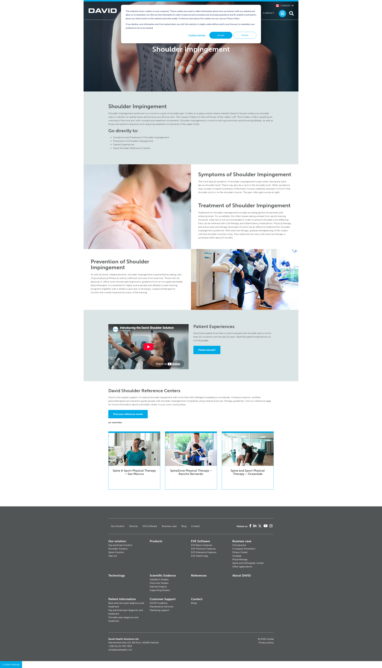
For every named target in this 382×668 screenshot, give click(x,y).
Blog (183, 526)
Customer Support (163, 599)
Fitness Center (240, 552)
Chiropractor (239, 545)
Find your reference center (128, 414)
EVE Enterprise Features (203, 552)
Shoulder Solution (118, 548)
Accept (220, 35)
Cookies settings (196, 35)
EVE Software (150, 526)
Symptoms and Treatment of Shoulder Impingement (141, 137)
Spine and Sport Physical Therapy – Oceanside (248, 472)
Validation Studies (159, 579)
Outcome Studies (159, 583)
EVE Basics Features (201, 545)
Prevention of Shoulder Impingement (133, 141)
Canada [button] (285, 5)
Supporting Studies (160, 590)
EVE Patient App (199, 555)
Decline (244, 35)
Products (156, 541)
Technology (116, 575)
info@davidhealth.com (120, 649)
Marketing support (159, 610)
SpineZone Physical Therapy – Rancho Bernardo (191, 472)
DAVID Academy (159, 603)
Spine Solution (116, 552)
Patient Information (122, 599)
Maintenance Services (161, 606)
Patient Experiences (123, 144)
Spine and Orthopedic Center (248, 563)
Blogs (194, 603)
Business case (169, 526)
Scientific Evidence (163, 575)
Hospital (236, 555)
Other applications (242, 566)
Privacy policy (266, 642)
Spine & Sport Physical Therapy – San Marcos (134, 472)
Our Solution (117, 526)
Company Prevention (243, 548)
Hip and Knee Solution (120, 545)
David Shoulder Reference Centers (131, 148)
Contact (268, 13)
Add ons (112, 555)
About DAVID (241, 575)
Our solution (117, 541)
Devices (133, 526)
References (199, 575)
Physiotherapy (240, 559)
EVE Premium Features (203, 548)
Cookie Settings (11, 664)
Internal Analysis (158, 586)
